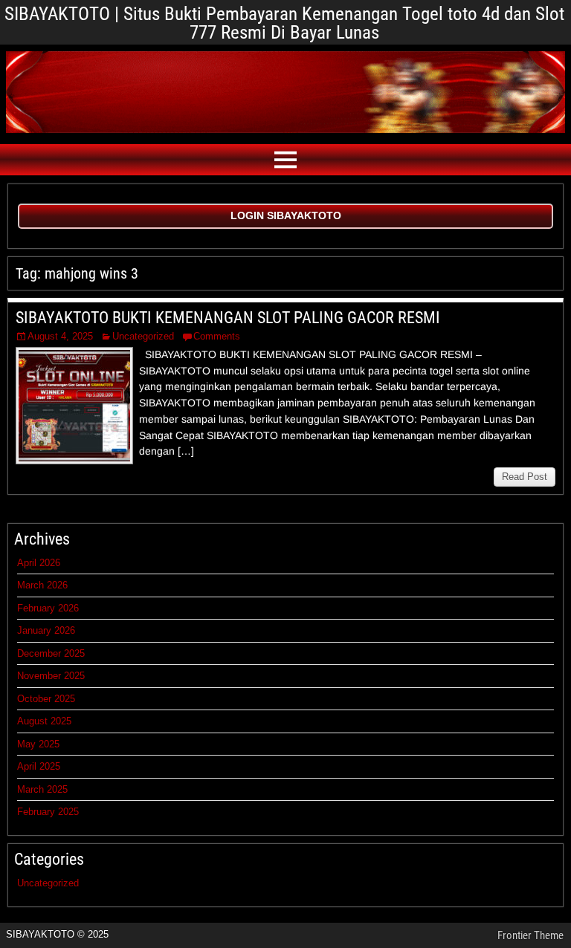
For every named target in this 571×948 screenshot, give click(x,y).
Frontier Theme (530, 935)
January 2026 (46, 630)
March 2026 (42, 585)
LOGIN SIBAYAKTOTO (285, 215)
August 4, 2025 (60, 336)
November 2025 (51, 675)
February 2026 (48, 608)
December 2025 (51, 653)
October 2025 (46, 698)
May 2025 (38, 744)
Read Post (524, 476)
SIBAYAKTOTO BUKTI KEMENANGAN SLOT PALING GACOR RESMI (228, 317)
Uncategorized (143, 336)
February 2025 (48, 811)
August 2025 (44, 721)
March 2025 (42, 789)
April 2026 (38, 562)
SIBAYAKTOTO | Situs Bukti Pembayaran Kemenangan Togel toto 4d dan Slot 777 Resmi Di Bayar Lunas (284, 23)
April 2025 (38, 766)
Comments (216, 336)
